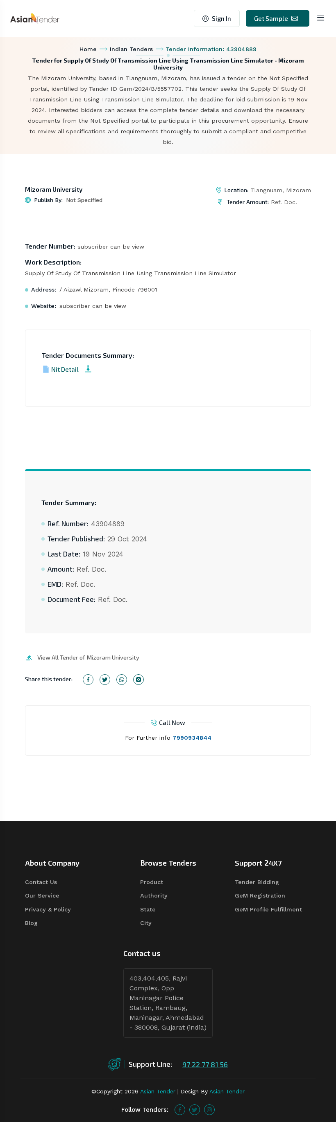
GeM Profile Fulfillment (268, 909)
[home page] (34, 18)
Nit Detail (65, 369)
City (146, 923)
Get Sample (271, 18)
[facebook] (180, 1109)
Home (88, 49)
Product (151, 882)
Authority (154, 895)
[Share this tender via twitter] (105, 679)
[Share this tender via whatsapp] (121, 679)
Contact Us (41, 882)
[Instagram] (209, 1109)
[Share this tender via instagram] (138, 679)
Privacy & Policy (48, 909)
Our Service (42, 895)
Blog (31, 923)
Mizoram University (53, 189)
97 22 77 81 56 (205, 1064)
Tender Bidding (257, 882)
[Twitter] (194, 1109)
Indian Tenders (131, 49)
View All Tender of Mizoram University (88, 657)
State (148, 909)
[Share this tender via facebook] (88, 679)
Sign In (221, 18)
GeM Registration (260, 895)
